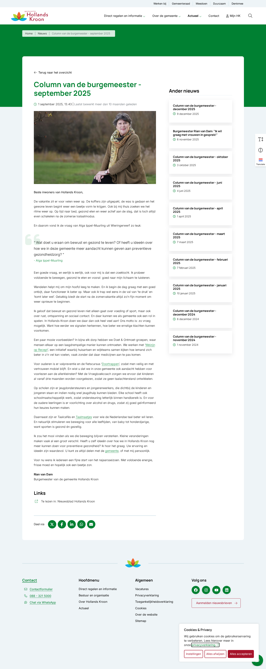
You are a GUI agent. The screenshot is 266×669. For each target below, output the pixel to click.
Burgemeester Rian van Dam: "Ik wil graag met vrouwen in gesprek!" (197, 133)
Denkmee (237, 3)
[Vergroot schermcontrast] (260, 150)
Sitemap (140, 621)
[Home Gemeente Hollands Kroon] (29, 16)
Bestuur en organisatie (94, 595)
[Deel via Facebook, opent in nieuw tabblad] (62, 524)
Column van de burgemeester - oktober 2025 (200, 158)
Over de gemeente (165, 16)
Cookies (140, 608)
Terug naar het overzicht (55, 72)
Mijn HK (235, 16)
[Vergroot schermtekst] (260, 139)
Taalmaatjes (84, 417)
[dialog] (219, 643)
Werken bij (159, 3)
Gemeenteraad (181, 3)
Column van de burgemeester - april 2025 (198, 210)
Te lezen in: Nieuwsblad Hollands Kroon (84, 501)
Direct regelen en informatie (123, 16)
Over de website (146, 614)
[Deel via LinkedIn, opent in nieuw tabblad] (71, 524)
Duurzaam (219, 3)
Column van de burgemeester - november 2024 (194, 338)
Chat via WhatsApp (43, 602)
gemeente (112, 451)
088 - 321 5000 (40, 596)
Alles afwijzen (215, 654)
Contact (213, 16)
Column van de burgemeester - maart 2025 (199, 235)
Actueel (193, 16)
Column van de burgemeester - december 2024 (194, 312)
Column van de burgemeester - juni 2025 (197, 184)
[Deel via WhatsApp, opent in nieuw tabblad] (81, 524)
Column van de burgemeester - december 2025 (194, 107)
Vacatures (142, 589)
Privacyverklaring (147, 595)
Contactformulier (41, 589)
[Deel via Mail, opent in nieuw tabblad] (91, 524)
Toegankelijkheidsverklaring (154, 601)
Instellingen (193, 654)
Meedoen (201, 3)
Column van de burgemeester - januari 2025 (199, 287)
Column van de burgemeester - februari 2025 (200, 261)
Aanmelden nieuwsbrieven (214, 603)
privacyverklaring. (204, 645)
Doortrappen (110, 364)
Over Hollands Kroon (93, 601)
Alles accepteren (241, 654)
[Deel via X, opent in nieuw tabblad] (52, 524)
